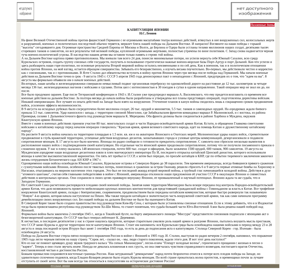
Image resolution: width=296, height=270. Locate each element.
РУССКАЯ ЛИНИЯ (60, 266)
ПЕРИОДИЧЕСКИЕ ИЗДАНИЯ (147, 266)
